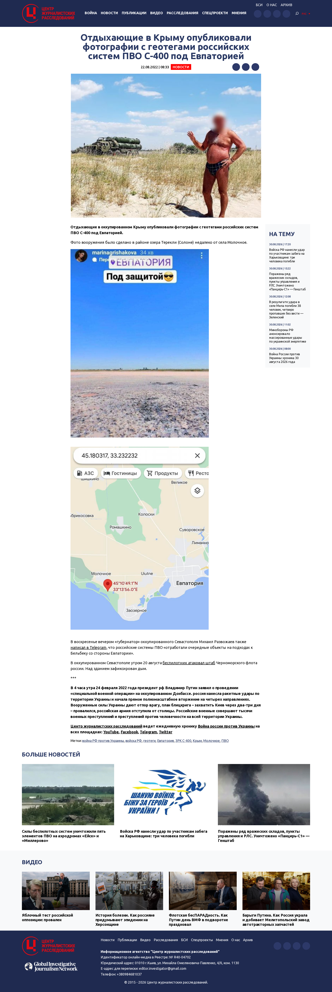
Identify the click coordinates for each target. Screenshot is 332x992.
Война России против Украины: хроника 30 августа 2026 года (284, 357)
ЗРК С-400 (183, 741)
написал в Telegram (88, 647)
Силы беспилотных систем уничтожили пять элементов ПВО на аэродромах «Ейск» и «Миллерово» (64, 836)
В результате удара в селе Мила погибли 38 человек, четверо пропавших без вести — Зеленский (286, 309)
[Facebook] (236, 67)
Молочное (211, 741)
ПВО (225, 741)
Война (91, 13)
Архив (286, 5)
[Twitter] (246, 67)
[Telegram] (255, 67)
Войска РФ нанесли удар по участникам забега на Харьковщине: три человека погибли (287, 255)
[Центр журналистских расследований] (49, 13)
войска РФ (133, 741)
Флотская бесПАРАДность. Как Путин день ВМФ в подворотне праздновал (198, 920)
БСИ (259, 5)
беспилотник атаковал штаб (189, 663)
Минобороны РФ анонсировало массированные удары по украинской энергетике (287, 335)
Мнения (239, 13)
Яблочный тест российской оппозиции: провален (47, 917)
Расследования (182, 13)
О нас (271, 5)
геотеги (149, 741)
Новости (109, 13)
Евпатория (165, 741)
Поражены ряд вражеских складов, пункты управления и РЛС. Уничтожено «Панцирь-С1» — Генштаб (287, 281)
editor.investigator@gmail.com (162, 968)
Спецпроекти (215, 13)
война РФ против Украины (103, 741)
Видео (156, 13)
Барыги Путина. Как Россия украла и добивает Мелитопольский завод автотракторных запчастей (276, 920)
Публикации (134, 13)
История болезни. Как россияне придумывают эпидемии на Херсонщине (125, 920)
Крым (197, 741)
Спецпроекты (202, 940)
